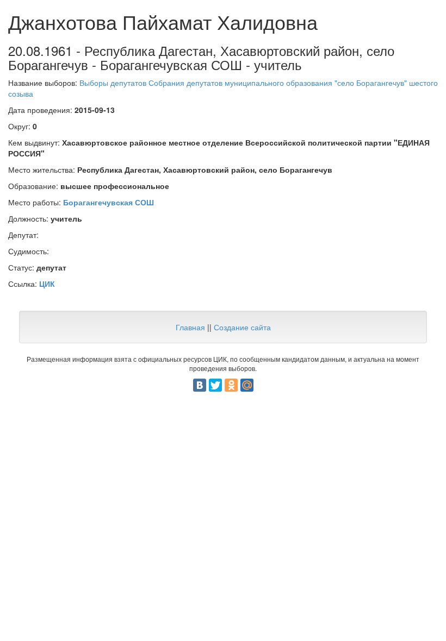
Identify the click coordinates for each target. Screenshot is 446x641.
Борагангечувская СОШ (108, 202)
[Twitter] (215, 385)
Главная (190, 327)
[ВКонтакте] (199, 385)
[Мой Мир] (246, 385)
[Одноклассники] (231, 385)
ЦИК (47, 283)
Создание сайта (242, 327)
